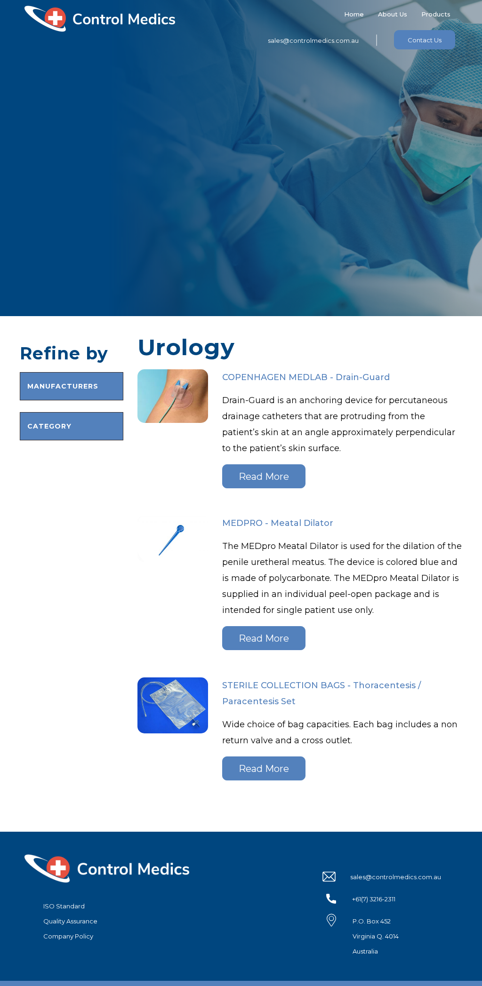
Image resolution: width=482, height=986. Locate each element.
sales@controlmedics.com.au (313, 40)
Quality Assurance (70, 921)
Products (435, 14)
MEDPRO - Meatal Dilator (277, 523)
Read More (264, 476)
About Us (392, 14)
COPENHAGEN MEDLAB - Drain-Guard (306, 377)
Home (354, 14)
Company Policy (68, 936)
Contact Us (425, 40)
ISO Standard (64, 906)
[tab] (71, 386)
